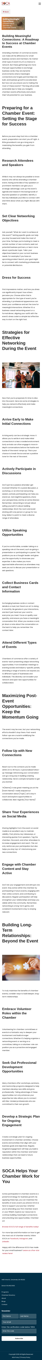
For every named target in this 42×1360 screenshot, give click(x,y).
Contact (4, 1304)
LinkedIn (5, 1241)
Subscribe (19, 1338)
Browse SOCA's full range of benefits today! (20, 1227)
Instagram (23, 1238)
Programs (5, 1292)
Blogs (3, 1301)
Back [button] (6, 12)
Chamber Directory (8, 1295)
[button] (3, 12)
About (4, 1298)
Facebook (14, 1238)
